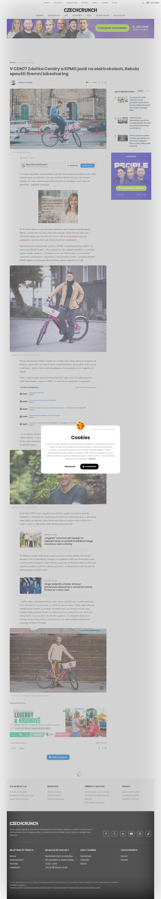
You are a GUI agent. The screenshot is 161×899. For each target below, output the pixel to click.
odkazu (92, 458)
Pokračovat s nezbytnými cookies (103, 429)
